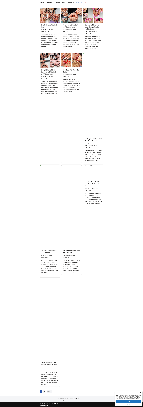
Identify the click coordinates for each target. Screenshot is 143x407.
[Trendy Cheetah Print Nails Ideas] (50, 15)
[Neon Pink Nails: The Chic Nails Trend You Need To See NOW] (93, 172)
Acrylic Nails (79, 2)
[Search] (102, 2)
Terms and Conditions (62, 398)
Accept (129, 401)
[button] (140, 392)
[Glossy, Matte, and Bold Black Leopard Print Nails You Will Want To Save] (50, 60)
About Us (67, 400)
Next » (49, 391)
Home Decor (70, 2)
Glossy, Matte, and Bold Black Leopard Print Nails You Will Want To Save (48, 72)
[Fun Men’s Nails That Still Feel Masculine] (50, 206)
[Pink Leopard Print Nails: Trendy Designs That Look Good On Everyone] (93, 15)
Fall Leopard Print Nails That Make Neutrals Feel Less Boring (93, 141)
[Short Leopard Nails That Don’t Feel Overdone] (71, 15)
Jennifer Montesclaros (48, 29)
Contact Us (75, 400)
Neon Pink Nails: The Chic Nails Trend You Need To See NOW (93, 184)
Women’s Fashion (61, 2)
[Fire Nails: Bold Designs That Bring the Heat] (71, 206)
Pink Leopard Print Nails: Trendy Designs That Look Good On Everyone (92, 27)
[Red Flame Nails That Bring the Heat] (71, 60)
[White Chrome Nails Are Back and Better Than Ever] (50, 318)
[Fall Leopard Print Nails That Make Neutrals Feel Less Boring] (93, 95)
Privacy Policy (60, 400)
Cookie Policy (128, 404)
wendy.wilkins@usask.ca (92, 188)
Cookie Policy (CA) (74, 398)
